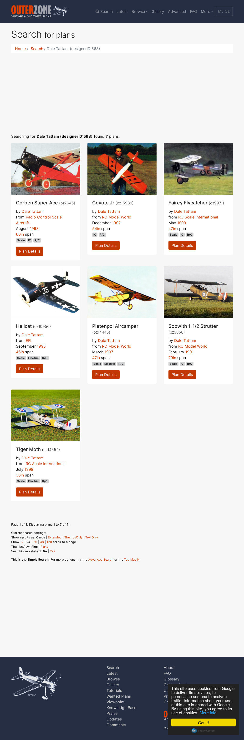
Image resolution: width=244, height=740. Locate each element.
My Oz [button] (224, 11)
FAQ (193, 11)
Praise (112, 713)
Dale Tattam (33, 211)
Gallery (158, 11)
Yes (52, 551)
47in (172, 228)
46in (20, 352)
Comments (116, 724)
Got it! (203, 722)
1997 (116, 222)
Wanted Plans (119, 696)
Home (20, 48)
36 (35, 542)
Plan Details (29, 251)
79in (172, 357)
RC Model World (116, 217)
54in (96, 228)
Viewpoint (116, 701)
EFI (28, 340)
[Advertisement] (122, 90)
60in (20, 234)
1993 (34, 228)
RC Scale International (198, 217)
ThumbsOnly (73, 537)
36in (20, 475)
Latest (122, 11)
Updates (114, 719)
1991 (189, 352)
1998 (29, 469)
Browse (138, 11)
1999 (181, 222)
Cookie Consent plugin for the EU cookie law (203, 730)
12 (22, 542)
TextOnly (91, 537)
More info (208, 712)
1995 (41, 346)
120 (49, 542)
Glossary (171, 679)
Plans (44, 546)
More (205, 11)
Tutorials (114, 690)
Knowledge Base (121, 707)
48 (42, 542)
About (169, 667)
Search (106, 11)
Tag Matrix (131, 559)
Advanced (177, 11)
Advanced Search (100, 559)
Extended (54, 537)
